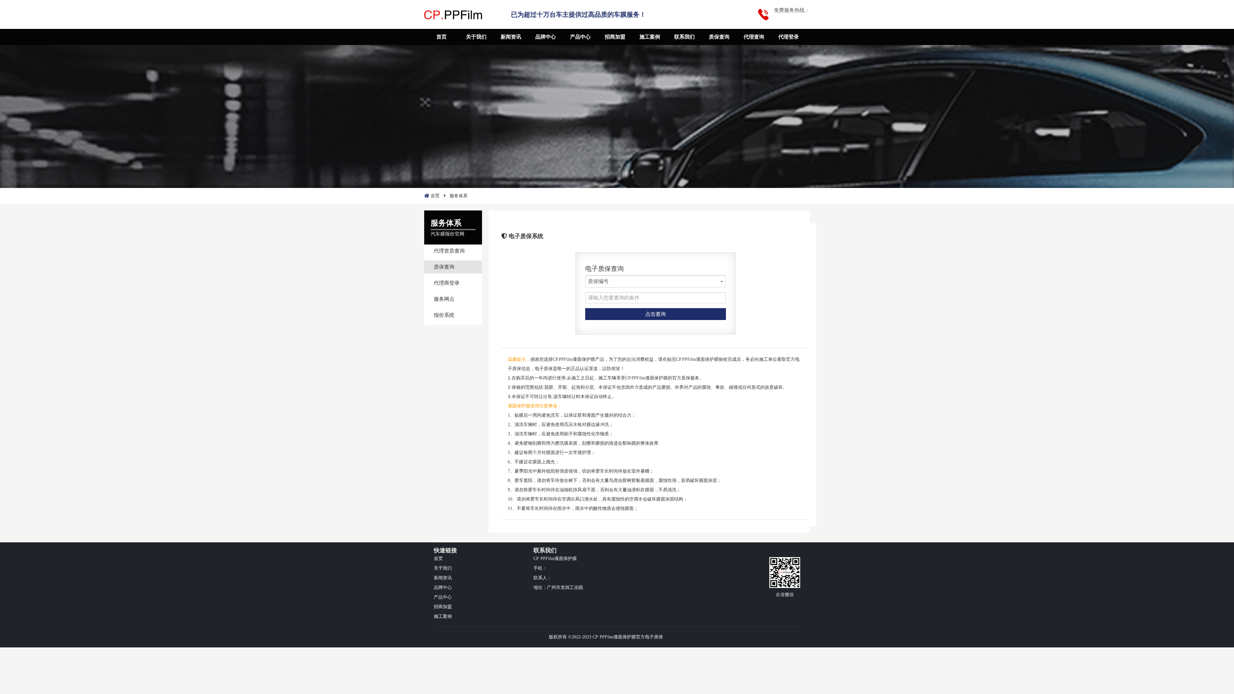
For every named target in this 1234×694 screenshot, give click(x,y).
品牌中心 (545, 37)
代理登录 (788, 37)
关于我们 (476, 37)
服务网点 (444, 299)
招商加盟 (615, 37)
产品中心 (580, 37)
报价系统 (444, 315)
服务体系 (459, 195)
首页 (441, 37)
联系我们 (684, 37)
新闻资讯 (511, 37)
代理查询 (754, 37)
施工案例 (649, 37)
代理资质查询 (449, 251)
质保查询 (719, 37)
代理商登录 (447, 283)
